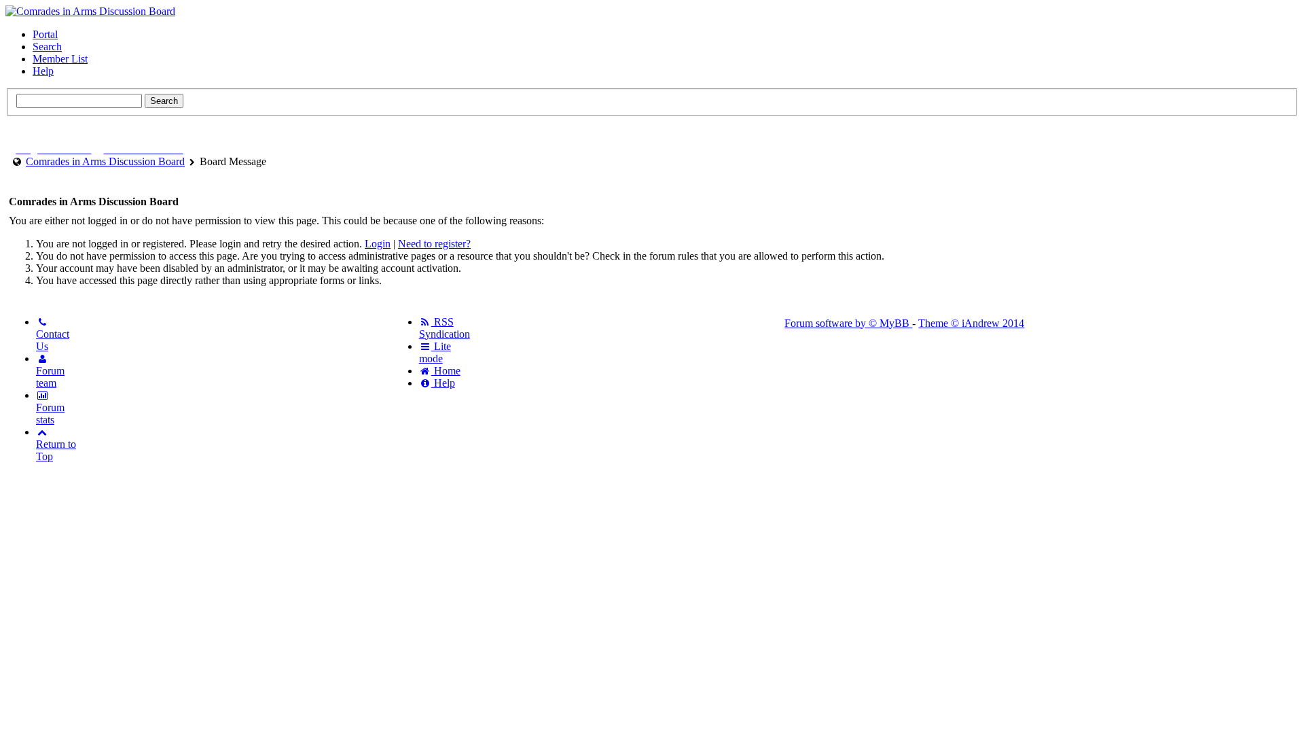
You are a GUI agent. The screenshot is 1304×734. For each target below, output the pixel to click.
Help (43, 71)
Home (445, 371)
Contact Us (52, 340)
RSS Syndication (444, 328)
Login (378, 243)
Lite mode (435, 352)
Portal (45, 34)
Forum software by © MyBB (848, 323)
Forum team (50, 377)
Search (47, 46)
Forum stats (50, 413)
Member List (60, 59)
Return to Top (56, 450)
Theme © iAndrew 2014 (971, 323)
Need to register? (434, 243)
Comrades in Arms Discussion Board (105, 161)
